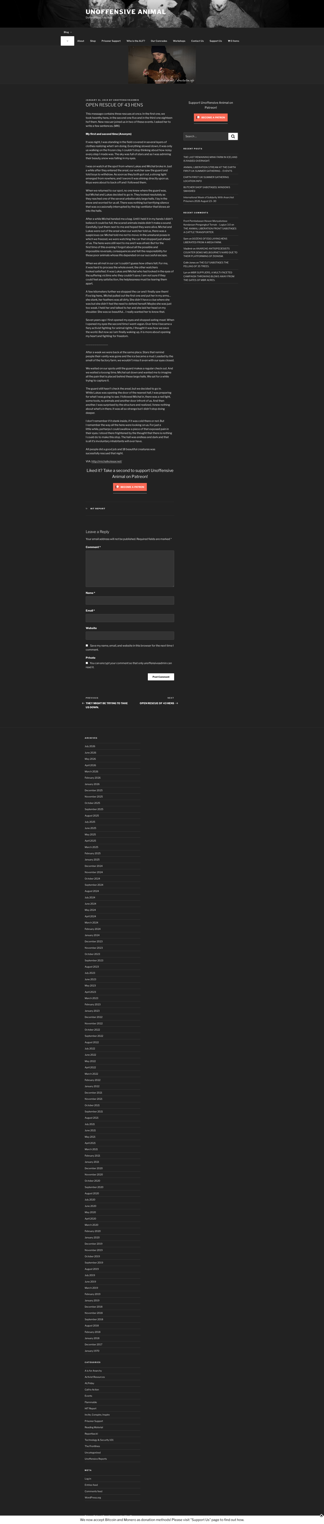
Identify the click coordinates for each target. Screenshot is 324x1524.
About (80, 40)
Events (88, 1395)
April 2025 (90, 840)
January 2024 (92, 935)
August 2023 (92, 966)
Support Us (216, 40)
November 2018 (94, 1312)
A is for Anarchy (93, 1370)
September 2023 (94, 960)
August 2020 (92, 1193)
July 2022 (90, 1048)
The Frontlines (92, 1446)
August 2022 (92, 1042)
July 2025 (90, 821)
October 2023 (92, 954)
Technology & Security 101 (99, 1439)
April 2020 (90, 1218)
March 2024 (91, 922)
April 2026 (90, 765)
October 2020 (92, 1180)
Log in (88, 1478)
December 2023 (94, 941)
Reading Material (94, 1427)
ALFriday (89, 1383)
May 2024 (90, 909)
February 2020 (93, 1231)
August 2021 (92, 1117)
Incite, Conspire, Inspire (97, 1414)
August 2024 (92, 891)
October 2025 (92, 802)
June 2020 (90, 1206)
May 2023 (90, 985)
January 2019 (92, 1300)
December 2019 (93, 1243)
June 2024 (90, 903)
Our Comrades (159, 40)
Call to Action (92, 1389)
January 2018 (92, 1338)
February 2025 (93, 853)
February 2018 (92, 1331)
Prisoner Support (111, 40)
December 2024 (94, 865)
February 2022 (92, 1080)
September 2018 (94, 1319)
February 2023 (93, 1004)
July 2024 (90, 897)
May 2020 (90, 1212)
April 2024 (90, 916)
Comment (93, 547)
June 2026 (90, 752)
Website (91, 628)
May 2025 (90, 834)
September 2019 (94, 1262)
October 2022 (92, 1029)
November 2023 (94, 947)
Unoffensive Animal (126, 11)
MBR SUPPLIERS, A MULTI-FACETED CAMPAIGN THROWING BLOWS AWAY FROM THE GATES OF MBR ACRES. (208, 276)
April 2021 (90, 1143)
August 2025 (92, 815)
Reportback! (91, 1433)
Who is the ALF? (136, 40)
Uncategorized (93, 1452)
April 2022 (90, 1067)
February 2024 (93, 928)
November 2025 (94, 796)
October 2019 (92, 1256)
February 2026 (93, 777)
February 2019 (92, 1294)
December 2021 (93, 1092)
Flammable (91, 1402)
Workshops (179, 40)
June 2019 (90, 1281)
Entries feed (91, 1484)
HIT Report (98, 508)
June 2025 (90, 828)
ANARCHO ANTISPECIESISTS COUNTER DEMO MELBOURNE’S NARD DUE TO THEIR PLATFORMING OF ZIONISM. (210, 252)
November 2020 (94, 1174)
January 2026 (92, 784)
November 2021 (93, 1098)
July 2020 (90, 1199)
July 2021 (90, 1124)
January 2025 (92, 859)
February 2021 (92, 1155)
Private (90, 657)
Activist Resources (95, 1376)
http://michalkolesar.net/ (106, 461)
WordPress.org (93, 1497)
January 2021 (92, 1161)
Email (90, 610)
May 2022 (90, 1061)
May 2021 (90, 1136)
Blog (66, 32)
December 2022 (93, 1017)
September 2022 (94, 1035)
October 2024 (92, 878)
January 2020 (92, 1237)
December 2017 (93, 1344)
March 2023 (91, 998)
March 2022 (91, 1073)
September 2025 (94, 809)
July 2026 (90, 746)
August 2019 (92, 1269)
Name (90, 593)
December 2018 (93, 1306)
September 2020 (94, 1187)
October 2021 (92, 1105)
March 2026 (91, 771)
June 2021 (90, 1130)
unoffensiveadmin (126, 100)
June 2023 (90, 979)
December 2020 (94, 1168)
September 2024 (94, 884)
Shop (93, 40)
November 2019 (94, 1250)
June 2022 (90, 1054)
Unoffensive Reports (96, 1458)
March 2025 (91, 847)
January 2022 (92, 1086)
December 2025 (94, 790)
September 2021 (94, 1111)
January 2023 (92, 1010)
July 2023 (90, 972)
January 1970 (92, 1350)
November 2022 (94, 1023)
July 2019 (90, 1275)
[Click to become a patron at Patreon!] (130, 491)
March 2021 (91, 1149)
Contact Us (197, 40)
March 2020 (91, 1224)
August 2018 (92, 1325)
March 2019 (91, 1287)
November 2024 (94, 872)
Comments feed (93, 1491)
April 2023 (90, 991)
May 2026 (90, 758)
